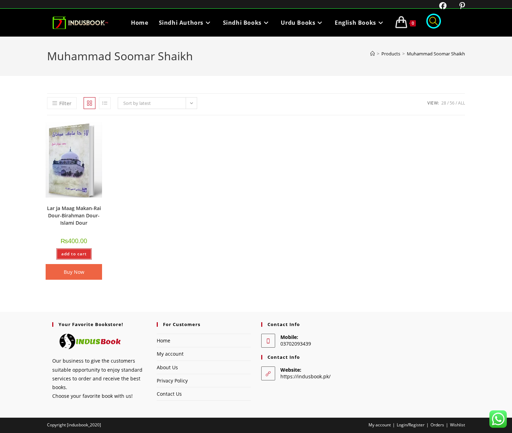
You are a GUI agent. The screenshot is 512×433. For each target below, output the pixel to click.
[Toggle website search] (433, 23)
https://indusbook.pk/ (305, 376)
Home (163, 340)
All (461, 103)
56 (452, 103)
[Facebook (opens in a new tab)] (438, 5)
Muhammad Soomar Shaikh (436, 54)
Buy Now (74, 272)
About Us (167, 367)
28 (443, 103)
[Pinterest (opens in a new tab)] (457, 5)
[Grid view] (89, 103)
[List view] (105, 103)
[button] (79, 130)
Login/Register (411, 425)
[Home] (372, 54)
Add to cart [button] (74, 254)
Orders (437, 425)
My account (170, 353)
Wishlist (457, 425)
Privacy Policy (172, 380)
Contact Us (169, 394)
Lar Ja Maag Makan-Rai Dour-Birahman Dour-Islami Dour (74, 215)
